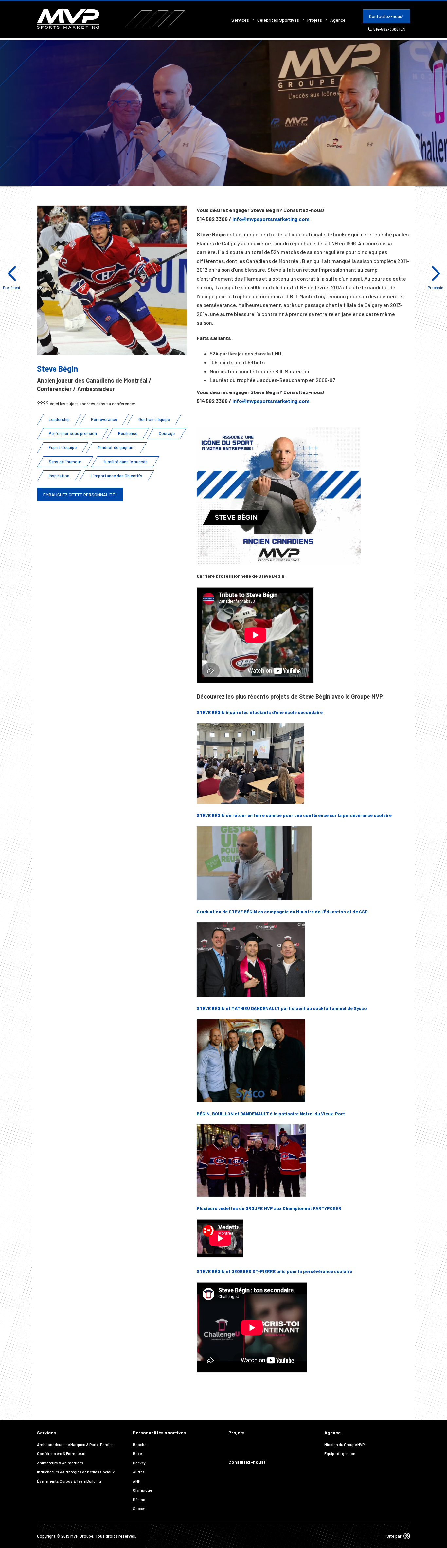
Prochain (435, 287)
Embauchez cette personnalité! (80, 494)
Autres (139, 1471)
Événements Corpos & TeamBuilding (69, 1481)
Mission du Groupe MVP (344, 1444)
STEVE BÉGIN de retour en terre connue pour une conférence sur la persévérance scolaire (294, 815)
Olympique (142, 1490)
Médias (139, 1499)
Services (240, 20)
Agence (338, 20)
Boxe (137, 1453)
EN (403, 29)
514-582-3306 (386, 29)
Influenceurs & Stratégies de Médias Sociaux (76, 1471)
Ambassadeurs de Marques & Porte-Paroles (75, 1444)
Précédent (11, 287)
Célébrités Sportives (278, 20)
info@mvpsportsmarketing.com (270, 219)
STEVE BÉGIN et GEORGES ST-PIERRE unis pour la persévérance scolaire (274, 1271)
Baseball (141, 1444)
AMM (137, 1481)
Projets (314, 20)
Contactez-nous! (386, 16)
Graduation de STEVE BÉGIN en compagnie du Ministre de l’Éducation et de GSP (282, 911)
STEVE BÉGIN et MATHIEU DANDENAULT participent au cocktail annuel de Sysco (282, 1008)
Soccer (139, 1508)
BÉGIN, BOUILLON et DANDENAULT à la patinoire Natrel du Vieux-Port (271, 1113)
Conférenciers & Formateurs (62, 1453)
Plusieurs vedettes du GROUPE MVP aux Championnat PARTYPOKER (269, 1208)
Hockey (139, 1462)
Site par (394, 1536)
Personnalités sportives (159, 1432)
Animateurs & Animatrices (60, 1462)
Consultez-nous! (246, 1462)
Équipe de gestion (339, 1453)
